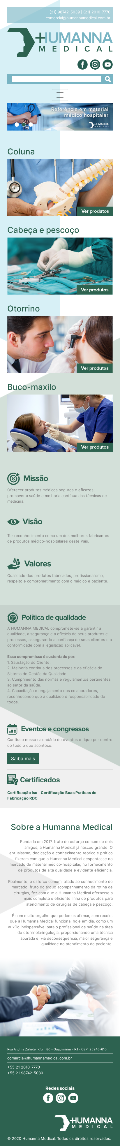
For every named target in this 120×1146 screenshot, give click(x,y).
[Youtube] (107, 64)
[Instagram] (94, 64)
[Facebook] (82, 64)
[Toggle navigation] (60, 95)
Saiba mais (23, 758)
